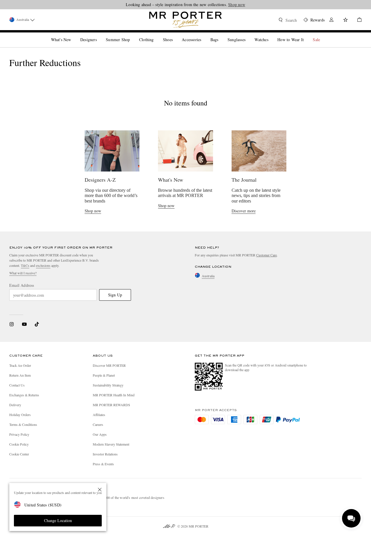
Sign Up (115, 295)
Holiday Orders (20, 414)
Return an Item (20, 375)
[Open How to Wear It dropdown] (306, 34)
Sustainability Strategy (108, 385)
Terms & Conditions (23, 424)
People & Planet (104, 375)
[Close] (99, 489)
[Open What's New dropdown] (73, 34)
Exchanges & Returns (24, 395)
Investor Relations (105, 454)
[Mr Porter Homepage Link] (185, 20)
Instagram (11, 324)
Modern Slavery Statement (111, 444)
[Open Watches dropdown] (270, 34)
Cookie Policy (19, 444)
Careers (98, 424)
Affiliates (99, 414)
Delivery (15, 404)
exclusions (43, 265)
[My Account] (332, 20)
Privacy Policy (19, 434)
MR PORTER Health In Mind (113, 395)
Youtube (24, 324)
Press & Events (103, 464)
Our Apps (100, 434)
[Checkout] (357, 20)
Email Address (21, 285)
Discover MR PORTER (109, 365)
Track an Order (20, 365)
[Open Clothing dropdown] (156, 34)
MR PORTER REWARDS (111, 404)
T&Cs (25, 265)
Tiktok (36, 324)
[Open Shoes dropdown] (175, 34)
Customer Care (266, 255)
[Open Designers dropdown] (99, 34)
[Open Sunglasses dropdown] (247, 34)
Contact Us (17, 385)
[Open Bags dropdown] (220, 34)
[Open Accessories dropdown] (203, 34)
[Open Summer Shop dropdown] (132, 34)
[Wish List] (345, 20)
